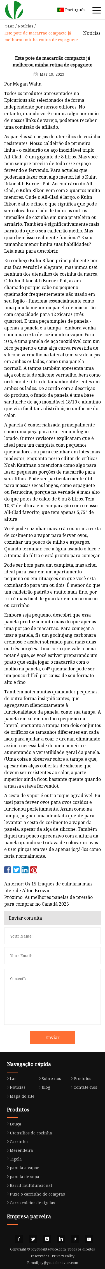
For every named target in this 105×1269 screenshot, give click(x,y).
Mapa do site (22, 1096)
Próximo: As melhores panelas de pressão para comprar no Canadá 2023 (48, 900)
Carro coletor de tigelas (32, 1202)
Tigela (16, 1159)
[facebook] (19, 1239)
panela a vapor (24, 1167)
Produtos (82, 1078)
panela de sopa (24, 1176)
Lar (11, 26)
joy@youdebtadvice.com (58, 1262)
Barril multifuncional (31, 1185)
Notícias (25, 26)
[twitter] (33, 1239)
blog (46, 1087)
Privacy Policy (63, 1256)
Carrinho (19, 1141)
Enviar (52, 1037)
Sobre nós (51, 1078)
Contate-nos (85, 1087)
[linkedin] (61, 1239)
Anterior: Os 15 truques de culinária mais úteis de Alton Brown (48, 887)
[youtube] (89, 1239)
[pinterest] (47, 1239)
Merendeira (21, 1150)
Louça (15, 1124)
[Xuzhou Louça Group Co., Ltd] (21, 10)
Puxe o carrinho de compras (37, 1194)
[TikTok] (75, 1239)
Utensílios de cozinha (31, 1133)
